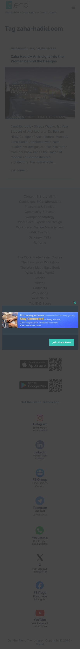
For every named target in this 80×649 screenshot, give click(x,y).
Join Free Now (61, 342)
